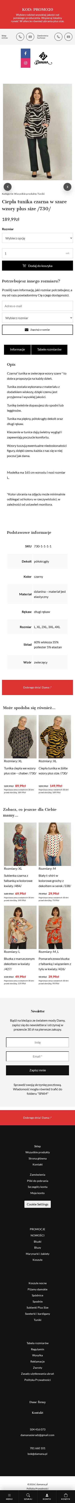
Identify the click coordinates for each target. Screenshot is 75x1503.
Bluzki (37, 1241)
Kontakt (38, 1164)
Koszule (37, 1259)
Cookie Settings (37, 1204)
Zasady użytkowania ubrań (37, 1373)
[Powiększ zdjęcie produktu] (37, 132)
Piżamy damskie (37, 1289)
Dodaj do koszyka (40, 266)
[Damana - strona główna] (43, 58)
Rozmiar (8, 229)
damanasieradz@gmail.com (30, 37)
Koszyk (65, 1499)
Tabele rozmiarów (49, 349)
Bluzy (37, 1247)
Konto (47, 1499)
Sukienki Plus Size (37, 1307)
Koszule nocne (38, 1283)
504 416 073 (20, 37)
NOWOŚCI (37, 1235)
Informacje (17, 349)
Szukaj (28, 1499)
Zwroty (37, 1367)
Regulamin (37, 1349)
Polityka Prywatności (37, 1379)
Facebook (25, 53)
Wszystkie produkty (25, 193)
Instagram (25, 63)
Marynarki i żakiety (37, 1253)
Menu (9, 1499)
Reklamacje (37, 1361)
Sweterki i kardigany (37, 1313)
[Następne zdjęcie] (67, 187)
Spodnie (38, 1301)
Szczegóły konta (37, 1186)
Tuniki (41, 193)
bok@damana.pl (68, 37)
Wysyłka (37, 1355)
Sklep (37, 1146)
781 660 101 (58, 37)
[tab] (17, 350)
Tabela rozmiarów (38, 1343)
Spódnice (37, 1295)
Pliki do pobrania (37, 1180)
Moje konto (37, 1193)
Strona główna (38, 1158)
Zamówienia (37, 1174)
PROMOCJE (37, 1229)
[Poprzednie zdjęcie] (8, 187)
